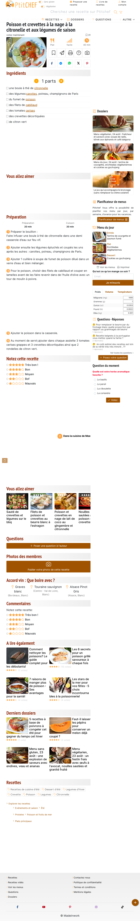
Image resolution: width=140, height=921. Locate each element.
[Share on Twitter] (78, 63)
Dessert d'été (52, 789)
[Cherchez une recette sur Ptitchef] (115, 12)
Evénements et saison (26, 808)
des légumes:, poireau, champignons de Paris (43, 93)
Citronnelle (62, 794)
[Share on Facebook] (52, 63)
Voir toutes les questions (121, 353)
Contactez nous (82, 877)
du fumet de (22, 99)
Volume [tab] (109, 291)
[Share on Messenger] (60, 63)
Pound (98, 309)
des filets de (23, 105)
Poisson (30, 794)
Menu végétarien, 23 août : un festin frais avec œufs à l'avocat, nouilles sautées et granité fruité (69, 759)
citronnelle (41, 88)
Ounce (98, 305)
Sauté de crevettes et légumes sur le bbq (16, 517)
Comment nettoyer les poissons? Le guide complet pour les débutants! (27, 658)
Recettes (52, 19)
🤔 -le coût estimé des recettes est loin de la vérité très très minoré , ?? (113, 345)
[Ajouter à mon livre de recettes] (53, 52)
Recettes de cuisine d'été (25, 789)
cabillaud (31, 105)
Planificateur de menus (111, 219)
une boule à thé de (28, 88)
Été (42, 808)
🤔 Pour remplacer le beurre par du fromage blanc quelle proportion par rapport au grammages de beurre (111, 327)
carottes (31, 93)
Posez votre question (114, 357)
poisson (31, 99)
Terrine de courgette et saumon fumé (119, 237)
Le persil (101, 384)
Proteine (19, 814)
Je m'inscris (113, 282)
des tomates (22, 110)
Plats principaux (23, 821)
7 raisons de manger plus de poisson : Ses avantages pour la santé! (26, 687)
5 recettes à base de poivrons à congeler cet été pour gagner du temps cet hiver (26, 727)
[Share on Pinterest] (87, 63)
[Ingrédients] (5, 460)
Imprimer (125, 267)
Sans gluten (49, 2)
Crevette (16, 794)
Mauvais (30, 383)
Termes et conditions (84, 887)
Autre (127, 19)
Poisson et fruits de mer (39, 814)
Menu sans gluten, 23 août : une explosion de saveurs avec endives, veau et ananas (26, 757)
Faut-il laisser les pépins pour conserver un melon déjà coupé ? (70, 727)
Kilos (98, 313)
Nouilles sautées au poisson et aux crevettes (89, 517)
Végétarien (51, 6)
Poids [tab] (98, 291)
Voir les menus (107, 267)
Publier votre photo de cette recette (48, 569)
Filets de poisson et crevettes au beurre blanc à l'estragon (40, 518)
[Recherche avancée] (120, 12)
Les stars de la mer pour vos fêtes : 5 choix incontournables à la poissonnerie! (69, 687)
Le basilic (102, 379)
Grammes (99, 301)
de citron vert (18, 121)
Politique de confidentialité (87, 882)
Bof (26, 378)
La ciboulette (104, 388)
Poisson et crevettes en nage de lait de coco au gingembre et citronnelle (65, 520)
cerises (30, 110)
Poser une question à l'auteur (50, 545)
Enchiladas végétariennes (114, 248)
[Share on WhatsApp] (69, 63)
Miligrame (100, 297)
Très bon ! (31, 365)
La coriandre (103, 393)
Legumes (46, 794)
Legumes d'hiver (75, 789)
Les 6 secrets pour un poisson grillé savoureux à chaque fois (81, 656)
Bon (27, 369)
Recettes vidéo (16, 882)
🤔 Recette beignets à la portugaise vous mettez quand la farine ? (111, 337)
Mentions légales (82, 892)
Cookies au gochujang (118, 258)
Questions (103, 19)
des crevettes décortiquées (27, 116)
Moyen (29, 374)
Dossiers (77, 19)
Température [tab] (125, 291)
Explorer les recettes (19, 803)
